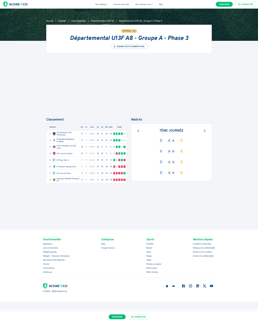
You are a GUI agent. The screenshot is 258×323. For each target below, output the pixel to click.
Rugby (149, 256)
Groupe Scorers (108, 248)
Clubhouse (47, 272)
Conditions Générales (202, 244)
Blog (103, 244)
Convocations (49, 268)
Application (47, 244)
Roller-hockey (152, 272)
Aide (161, 4)
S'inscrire (224, 4)
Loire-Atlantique (78, 21)
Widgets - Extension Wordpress (56, 256)
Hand (148, 252)
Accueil (49, 21)
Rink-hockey (151, 268)
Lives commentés (50, 248)
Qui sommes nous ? (144, 4)
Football (62, 21)
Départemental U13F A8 (102, 21)
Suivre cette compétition (130, 46)
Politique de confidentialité (204, 248)
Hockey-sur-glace (153, 264)
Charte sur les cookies (202, 252)
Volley (148, 260)
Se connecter (245, 4)
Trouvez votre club (121, 4)
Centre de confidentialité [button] (203, 256)
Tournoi (46, 264)
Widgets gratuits (50, 252)
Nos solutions (101, 4)
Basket (149, 248)
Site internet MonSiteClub (54, 260)
